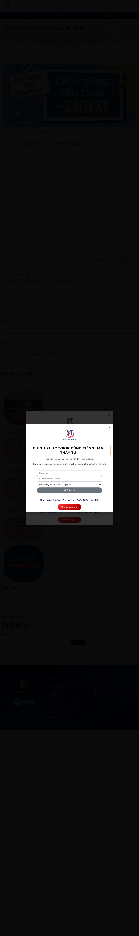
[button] (109, 428)
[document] (69, 468)
